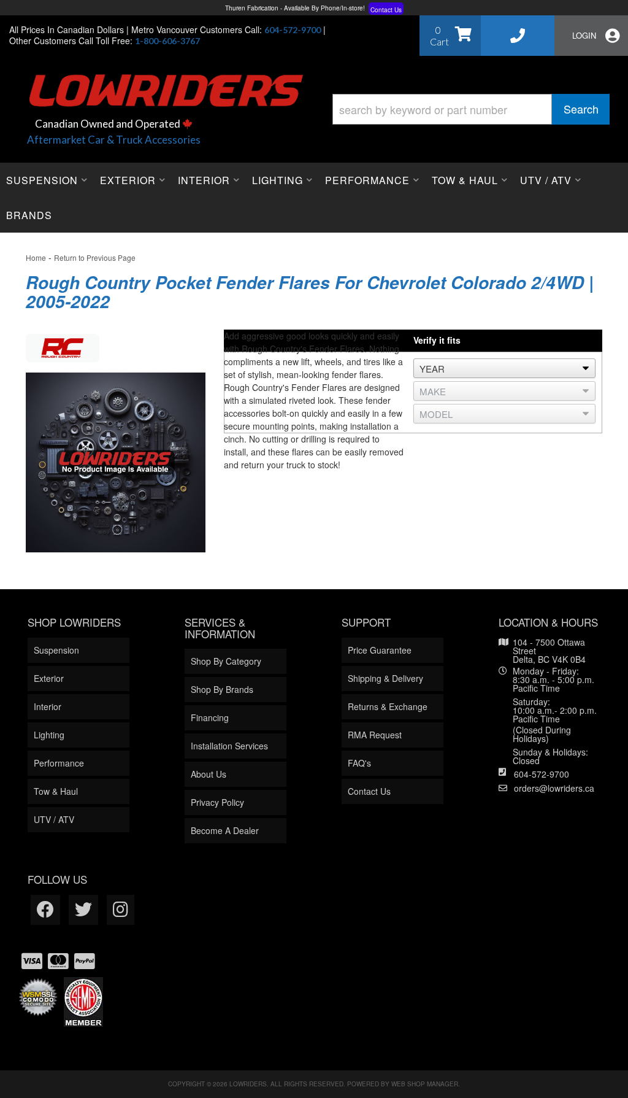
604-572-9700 (541, 774)
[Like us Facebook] (45, 910)
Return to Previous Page (95, 257)
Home (36, 257)
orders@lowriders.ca (554, 788)
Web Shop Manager (424, 1084)
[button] (471, 109)
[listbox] (504, 368)
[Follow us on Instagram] (120, 910)
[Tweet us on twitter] (83, 910)
